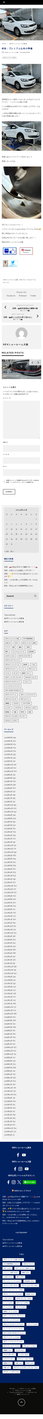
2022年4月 (8, 913)
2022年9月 (8, 896)
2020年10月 (8, 973)
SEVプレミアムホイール (28, 280)
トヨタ (33, 664)
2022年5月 (8, 909)
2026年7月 (8, 741)
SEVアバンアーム (10, 694)
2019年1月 (8, 1044)
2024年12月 (8, 805)
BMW (22, 712)
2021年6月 (8, 946)
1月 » (12, 551)
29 (36, 539)
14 (31, 529)
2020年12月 (8, 967)
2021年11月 (8, 930)
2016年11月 (8, 1131)
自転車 (25, 664)
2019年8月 (8, 1020)
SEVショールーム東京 (29, 643)
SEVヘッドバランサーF (28, 694)
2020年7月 (8, 983)
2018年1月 (8, 1084)
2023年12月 (8, 845)
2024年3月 (8, 835)
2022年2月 (8, 919)
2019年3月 (8, 1037)
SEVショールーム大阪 (12, 52)
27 (26, 539)
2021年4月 (8, 953)
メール (6, 454)
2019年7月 (8, 1024)
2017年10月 (8, 1094)
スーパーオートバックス (12, 686)
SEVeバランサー (10, 668)
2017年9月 (8, 1098)
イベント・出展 (10, 647)
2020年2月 (8, 1000)
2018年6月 (8, 1068)
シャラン (7, 282)
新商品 (7, 712)
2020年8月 (8, 980)
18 (16, 534)
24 (11, 539)
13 (26, 529)
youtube (26, 703)
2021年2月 (8, 960)
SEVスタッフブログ (22, 1191)
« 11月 (6, 551)
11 (16, 529)
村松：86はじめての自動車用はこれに (18, 586)
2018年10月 (8, 1054)
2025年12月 (8, 765)
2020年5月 (8, 990)
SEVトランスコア (10, 699)
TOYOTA (18, 707)
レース (22, 668)
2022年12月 (8, 886)
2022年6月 (8, 906)
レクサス (8, 707)
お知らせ (8, 643)
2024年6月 (8, 825)
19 (21, 534)
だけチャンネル (10, 655)
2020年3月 (8, 997)
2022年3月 (8, 916)
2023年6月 (8, 866)
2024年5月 (8, 829)
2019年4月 (8, 1034)
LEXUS (16, 703)
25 (16, 539)
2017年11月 (8, 1091)
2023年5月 (8, 869)
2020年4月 (8, 993)
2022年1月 (8, 923)
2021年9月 (8, 936)
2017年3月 (8, 1118)
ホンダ (16, 673)
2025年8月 (8, 778)
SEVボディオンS (30, 677)
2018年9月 (8, 1057)
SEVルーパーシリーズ (12, 664)
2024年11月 (8, 808)
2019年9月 (8, 1017)
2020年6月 (8, 987)
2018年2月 (8, 1081)
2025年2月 (8, 798)
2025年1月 (8, 802)
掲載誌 (7, 703)
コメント (7, 398)
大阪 (15, 712)
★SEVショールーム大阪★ (9, 57)
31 (11, 544)
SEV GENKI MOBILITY (13, 690)
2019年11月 (8, 1010)
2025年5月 (8, 788)
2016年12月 (8, 1128)
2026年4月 (8, 751)
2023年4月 (8, 872)
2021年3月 (8, 956)
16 (7, 534)
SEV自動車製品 (28, 638)
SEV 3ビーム (25, 699)
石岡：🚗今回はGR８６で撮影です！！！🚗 (20, 567)
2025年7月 (8, 781)
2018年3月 (8, 1078)
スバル (7, 673)
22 (36, 534)
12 (21, 529)
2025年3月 (8, 795)
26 (21, 539)
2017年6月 (8, 1108)
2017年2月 (8, 1121)
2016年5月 (8, 1135)
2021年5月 (8, 950)
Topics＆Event (9, 615)
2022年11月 (8, 889)
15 (36, 529)
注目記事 (31, 651)
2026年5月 (8, 748)
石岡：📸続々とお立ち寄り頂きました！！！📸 (17, 318)
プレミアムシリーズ (18, 651)
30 (7, 544)
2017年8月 (8, 1101)
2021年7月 (8, 943)
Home (12, 1388)
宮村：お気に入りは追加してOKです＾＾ (19, 570)
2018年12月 (8, 1047)
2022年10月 (8, 892)
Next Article (18, 314)
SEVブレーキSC (31, 707)
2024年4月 (8, 832)
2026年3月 (8, 754)
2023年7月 (8, 862)
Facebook (11, 296)
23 (7, 539)
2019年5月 (8, 1030)
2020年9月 (8, 977)
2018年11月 (8, 1051)
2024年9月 (8, 815)
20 (26, 534)
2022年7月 (8, 903)
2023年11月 (8, 849)
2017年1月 (8, 1125)
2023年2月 (8, 879)
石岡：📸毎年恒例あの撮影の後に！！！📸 (25, 309)
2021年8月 (8, 940)
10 (11, 529)
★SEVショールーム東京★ (14, 622)
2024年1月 (8, 842)
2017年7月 (8, 1105)
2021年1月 (8, 963)
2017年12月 (8, 1088)
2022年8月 (8, 899)
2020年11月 (8, 970)
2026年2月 (8, 758)
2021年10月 (8, 933)
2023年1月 (8, 882)
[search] (35, 596)
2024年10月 (8, 812)
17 (11, 534)
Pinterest (23, 296)
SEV (16, 643)
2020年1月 (8, 1004)
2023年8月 (8, 859)
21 (31, 534)
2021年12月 (8, 926)
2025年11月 (8, 768)
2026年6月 (8, 744)
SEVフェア (32, 668)
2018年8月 (8, 1061)
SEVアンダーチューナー (12, 660)
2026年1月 (8, 761)
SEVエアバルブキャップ (12, 681)
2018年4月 (8, 1074)
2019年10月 (8, 1014)
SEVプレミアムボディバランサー (15, 716)
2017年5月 (8, 1111)
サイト (5, 466)
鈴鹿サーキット (26, 673)
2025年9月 (8, 775)
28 (31, 539)
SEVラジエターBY (24, 655)
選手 (6, 651)
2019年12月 (8, 1007)
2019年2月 (8, 1041)
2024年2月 (8, 839)
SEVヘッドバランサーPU (13, 677)
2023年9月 (8, 855)
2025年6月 (8, 785)
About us (32, 1392)
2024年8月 (8, 818)
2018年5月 (8, 1071)
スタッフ (27, 681)
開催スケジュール (23, 1394)
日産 (29, 712)
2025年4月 (8, 792)
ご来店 (28, 647)
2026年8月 (8, 738)
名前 (5, 442)
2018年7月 (8, 1064)
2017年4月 (8, 1115)
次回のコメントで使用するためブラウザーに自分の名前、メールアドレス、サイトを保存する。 (22, 481)
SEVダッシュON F (11, 720)
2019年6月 (8, 1027)
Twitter (33, 296)
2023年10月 (8, 852)
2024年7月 (8, 822)
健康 (20, 647)
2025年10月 (8, 771)
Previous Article (25, 305)
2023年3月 (8, 876)
